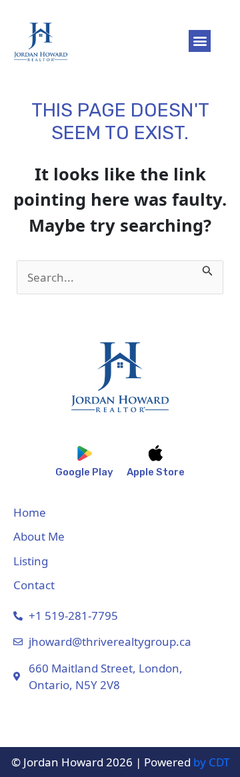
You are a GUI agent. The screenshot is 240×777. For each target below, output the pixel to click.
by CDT (211, 762)
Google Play (84, 472)
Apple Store (156, 472)
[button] (200, 41)
